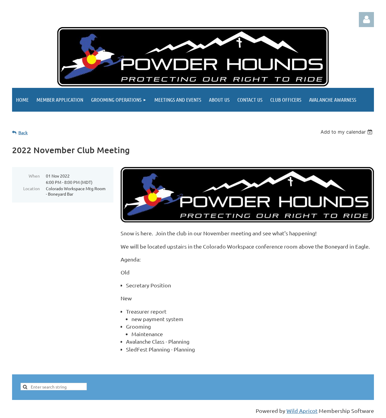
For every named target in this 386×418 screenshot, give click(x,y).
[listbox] (347, 131)
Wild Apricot (302, 410)
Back (23, 132)
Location (31, 188)
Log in (366, 19)
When (34, 175)
